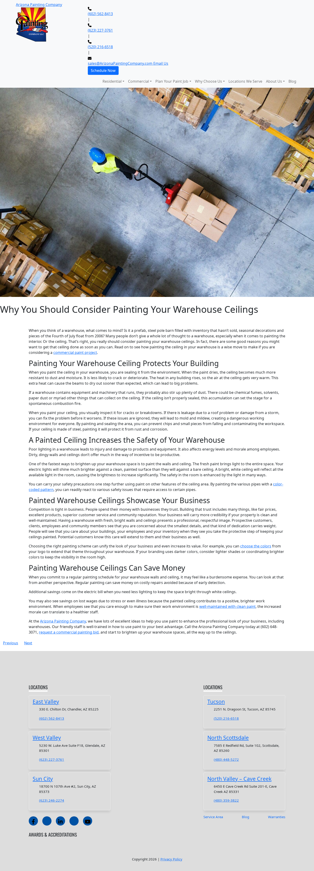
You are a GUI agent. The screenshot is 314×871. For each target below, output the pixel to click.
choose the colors (255, 546)
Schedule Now (103, 70)
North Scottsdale (228, 737)
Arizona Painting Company (63, 621)
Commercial (138, 81)
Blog (292, 81)
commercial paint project (75, 352)
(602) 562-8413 (100, 13)
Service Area (213, 817)
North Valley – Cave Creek (239, 778)
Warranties (276, 817)
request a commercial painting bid (69, 632)
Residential (112, 81)
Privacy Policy (171, 859)
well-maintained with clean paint (227, 606)
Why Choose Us (208, 81)
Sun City (43, 778)
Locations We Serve (245, 81)
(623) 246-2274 (51, 800)
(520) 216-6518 (100, 46)
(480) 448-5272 (226, 759)
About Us (274, 81)
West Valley (47, 737)
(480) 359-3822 (226, 800)
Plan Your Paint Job (171, 81)
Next (28, 642)
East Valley (46, 701)
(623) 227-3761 (100, 30)
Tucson (216, 701)
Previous (10, 642)
